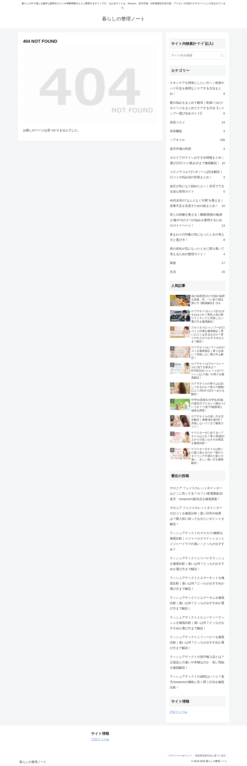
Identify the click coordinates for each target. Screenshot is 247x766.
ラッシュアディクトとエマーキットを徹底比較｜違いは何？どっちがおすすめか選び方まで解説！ (197, 583)
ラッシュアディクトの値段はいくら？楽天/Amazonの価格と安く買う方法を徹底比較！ (197, 682)
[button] (222, 55)
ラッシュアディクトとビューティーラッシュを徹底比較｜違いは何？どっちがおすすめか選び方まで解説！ (197, 623)
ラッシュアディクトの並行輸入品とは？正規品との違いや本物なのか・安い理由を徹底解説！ (197, 662)
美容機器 (197, 131)
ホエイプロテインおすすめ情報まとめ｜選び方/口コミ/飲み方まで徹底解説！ (197, 160)
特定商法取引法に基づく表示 (210, 755)
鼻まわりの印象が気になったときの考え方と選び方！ (197, 237)
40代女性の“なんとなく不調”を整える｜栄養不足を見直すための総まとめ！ (197, 203)
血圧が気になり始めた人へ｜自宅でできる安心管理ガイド (197, 188)
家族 (197, 263)
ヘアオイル (197, 140)
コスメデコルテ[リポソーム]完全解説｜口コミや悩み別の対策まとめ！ (197, 174)
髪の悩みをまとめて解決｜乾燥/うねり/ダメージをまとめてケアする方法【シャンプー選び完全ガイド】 (197, 108)
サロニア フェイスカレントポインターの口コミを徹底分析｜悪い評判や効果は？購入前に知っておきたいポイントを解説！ (197, 516)
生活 (197, 272)
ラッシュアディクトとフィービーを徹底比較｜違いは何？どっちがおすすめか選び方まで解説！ (197, 642)
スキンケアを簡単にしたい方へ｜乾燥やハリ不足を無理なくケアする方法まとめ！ (197, 88)
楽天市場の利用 (197, 148)
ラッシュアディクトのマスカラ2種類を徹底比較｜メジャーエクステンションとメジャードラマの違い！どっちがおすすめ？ (197, 541)
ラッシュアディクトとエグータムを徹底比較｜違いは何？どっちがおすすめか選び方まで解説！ (197, 603)
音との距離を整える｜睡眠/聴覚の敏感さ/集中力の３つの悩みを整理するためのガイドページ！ (197, 220)
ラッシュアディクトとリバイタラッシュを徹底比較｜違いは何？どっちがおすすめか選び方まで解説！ (197, 563)
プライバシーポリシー (180, 755)
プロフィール (178, 712)
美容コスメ (197, 122)
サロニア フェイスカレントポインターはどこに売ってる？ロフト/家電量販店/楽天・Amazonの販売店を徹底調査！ (196, 493)
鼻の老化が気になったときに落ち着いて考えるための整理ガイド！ (197, 251)
